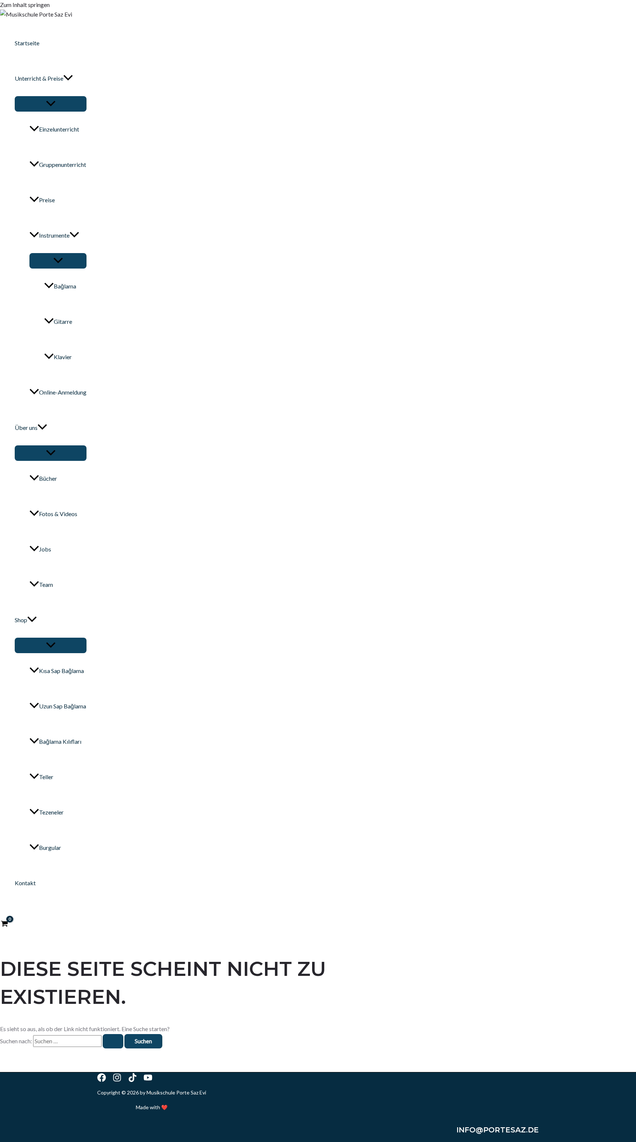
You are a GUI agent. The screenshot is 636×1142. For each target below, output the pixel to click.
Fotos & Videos (58, 513)
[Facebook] (101, 1079)
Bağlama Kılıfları (60, 741)
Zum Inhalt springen (25, 4)
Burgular (50, 847)
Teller (46, 776)
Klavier (63, 356)
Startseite (27, 42)
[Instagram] (117, 1079)
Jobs (45, 549)
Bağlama (65, 286)
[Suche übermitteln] (113, 1041)
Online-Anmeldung (62, 392)
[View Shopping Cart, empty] (4, 924)
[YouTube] (148, 1079)
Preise (47, 199)
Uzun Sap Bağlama (62, 706)
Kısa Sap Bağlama (61, 670)
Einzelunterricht (59, 129)
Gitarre (63, 321)
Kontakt (25, 882)
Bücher (48, 478)
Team (46, 584)
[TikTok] (132, 1079)
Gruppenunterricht (62, 164)
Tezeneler (51, 812)
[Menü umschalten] (50, 104)
